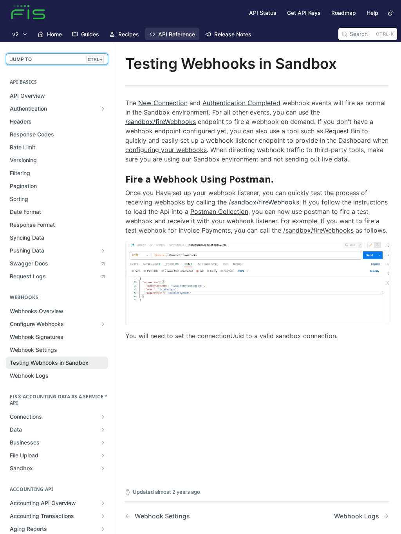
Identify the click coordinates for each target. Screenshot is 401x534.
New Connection (163, 103)
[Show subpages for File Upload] (103, 455)
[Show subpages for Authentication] (103, 109)
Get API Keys (304, 12)
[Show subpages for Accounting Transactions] (103, 516)
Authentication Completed (241, 103)
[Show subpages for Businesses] (103, 442)
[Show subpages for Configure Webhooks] (103, 324)
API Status (262, 12)
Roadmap (343, 12)
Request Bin (342, 131)
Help (372, 12)
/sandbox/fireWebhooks (160, 121)
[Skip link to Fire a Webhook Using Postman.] (120, 179)
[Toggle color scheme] (391, 13)
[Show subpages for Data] (103, 429)
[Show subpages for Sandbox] (103, 468)
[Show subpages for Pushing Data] (103, 250)
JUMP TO (56, 59)
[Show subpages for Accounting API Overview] (103, 503)
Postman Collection (219, 211)
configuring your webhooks (166, 150)
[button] (257, 282)
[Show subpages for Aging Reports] (103, 529)
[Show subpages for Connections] (103, 417)
